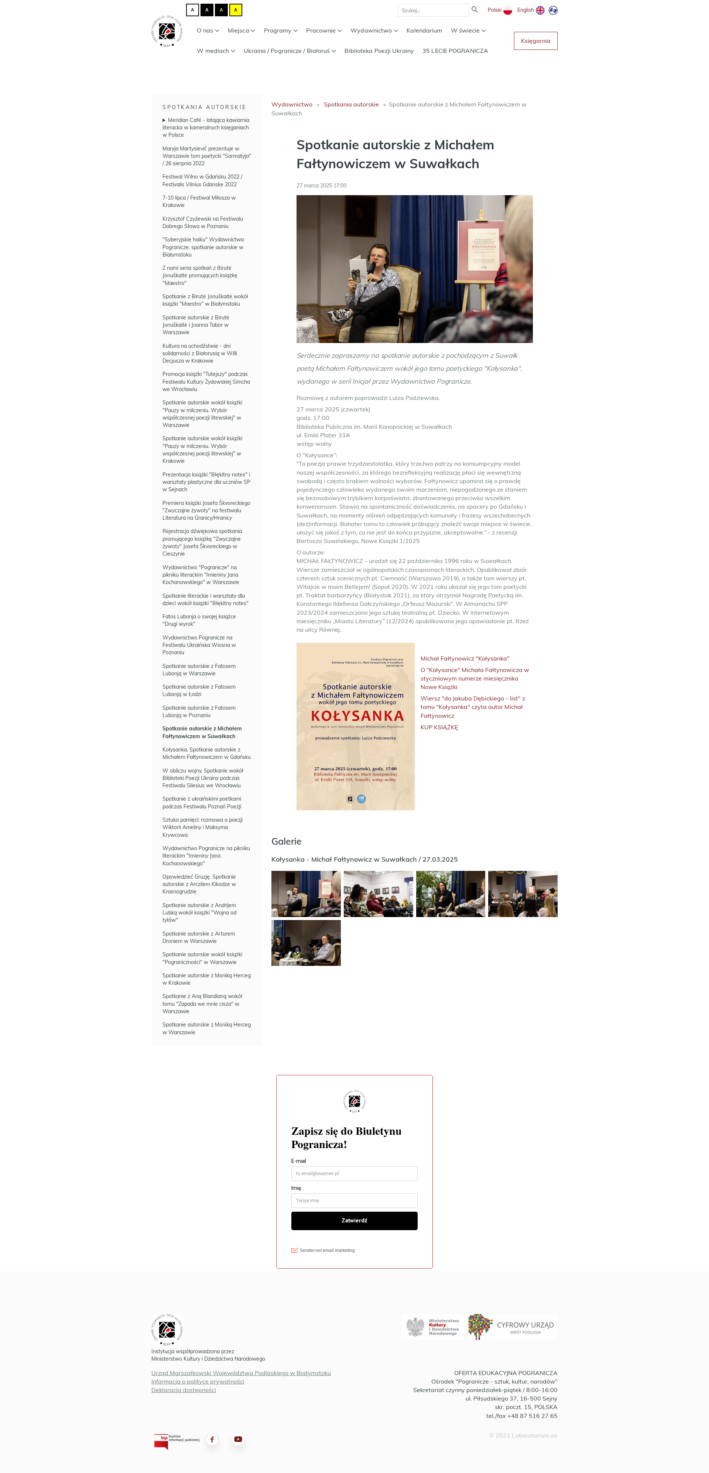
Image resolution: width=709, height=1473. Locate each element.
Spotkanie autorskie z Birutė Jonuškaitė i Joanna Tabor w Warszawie (195, 325)
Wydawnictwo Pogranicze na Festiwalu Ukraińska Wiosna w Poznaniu (199, 645)
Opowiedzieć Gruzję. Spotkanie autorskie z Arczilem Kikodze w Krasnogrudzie (199, 884)
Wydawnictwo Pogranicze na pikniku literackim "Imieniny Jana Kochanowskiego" (206, 856)
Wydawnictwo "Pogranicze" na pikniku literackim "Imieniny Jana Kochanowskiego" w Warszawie (200, 575)
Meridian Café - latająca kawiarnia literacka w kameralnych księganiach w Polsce (205, 128)
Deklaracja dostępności (183, 1390)
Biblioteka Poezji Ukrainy (379, 50)
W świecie (465, 30)
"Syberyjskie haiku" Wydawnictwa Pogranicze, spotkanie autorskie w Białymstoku (203, 247)
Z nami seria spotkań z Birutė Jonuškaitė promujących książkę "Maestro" (199, 275)
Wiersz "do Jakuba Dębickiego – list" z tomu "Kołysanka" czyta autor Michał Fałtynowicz (473, 707)
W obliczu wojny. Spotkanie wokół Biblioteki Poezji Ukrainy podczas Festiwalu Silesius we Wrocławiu (202, 778)
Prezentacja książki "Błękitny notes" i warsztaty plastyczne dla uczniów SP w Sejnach (206, 482)
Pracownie (321, 30)
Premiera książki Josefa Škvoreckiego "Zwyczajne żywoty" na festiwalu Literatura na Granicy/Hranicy (206, 511)
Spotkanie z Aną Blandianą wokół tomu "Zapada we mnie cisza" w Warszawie (202, 1004)
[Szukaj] (474, 10)
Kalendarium (424, 30)
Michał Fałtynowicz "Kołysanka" (465, 658)
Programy (278, 30)
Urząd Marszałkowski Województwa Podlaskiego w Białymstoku (241, 1373)
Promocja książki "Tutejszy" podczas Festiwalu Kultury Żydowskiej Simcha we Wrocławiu (206, 382)
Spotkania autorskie (204, 107)
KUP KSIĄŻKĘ (439, 727)
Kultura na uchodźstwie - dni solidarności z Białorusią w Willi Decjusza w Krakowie (199, 353)
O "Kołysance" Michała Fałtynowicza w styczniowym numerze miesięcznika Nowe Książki (475, 678)
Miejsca (238, 30)
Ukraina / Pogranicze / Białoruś (287, 50)
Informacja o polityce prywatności (197, 1381)
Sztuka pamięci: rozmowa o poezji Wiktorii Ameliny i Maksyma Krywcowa (202, 827)
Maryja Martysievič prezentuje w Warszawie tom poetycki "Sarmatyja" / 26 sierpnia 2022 (206, 156)
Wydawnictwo (371, 30)
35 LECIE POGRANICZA (455, 50)
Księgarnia (536, 40)
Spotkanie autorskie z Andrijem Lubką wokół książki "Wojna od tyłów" (199, 913)
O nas (205, 30)
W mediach (213, 50)
